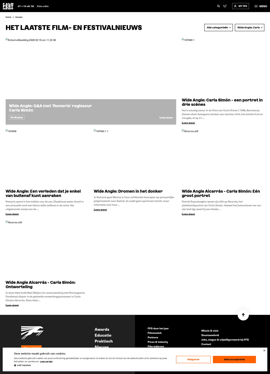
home (8, 16)
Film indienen (156, 346)
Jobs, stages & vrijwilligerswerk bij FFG (225, 339)
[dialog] (135, 359)
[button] (93, 365)
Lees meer (188, 123)
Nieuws (102, 347)
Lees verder (46, 361)
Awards (102, 329)
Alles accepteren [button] (234, 359)
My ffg (242, 6)
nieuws (18, 16)
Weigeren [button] (193, 359)
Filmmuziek (155, 333)
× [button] (264, 351)
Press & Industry (158, 342)
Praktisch (104, 341)
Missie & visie (210, 330)
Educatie (103, 335)
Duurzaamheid (210, 335)
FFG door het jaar (158, 328)
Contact (206, 344)
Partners (153, 337)
